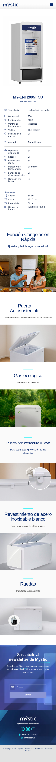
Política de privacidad (34, 748)
